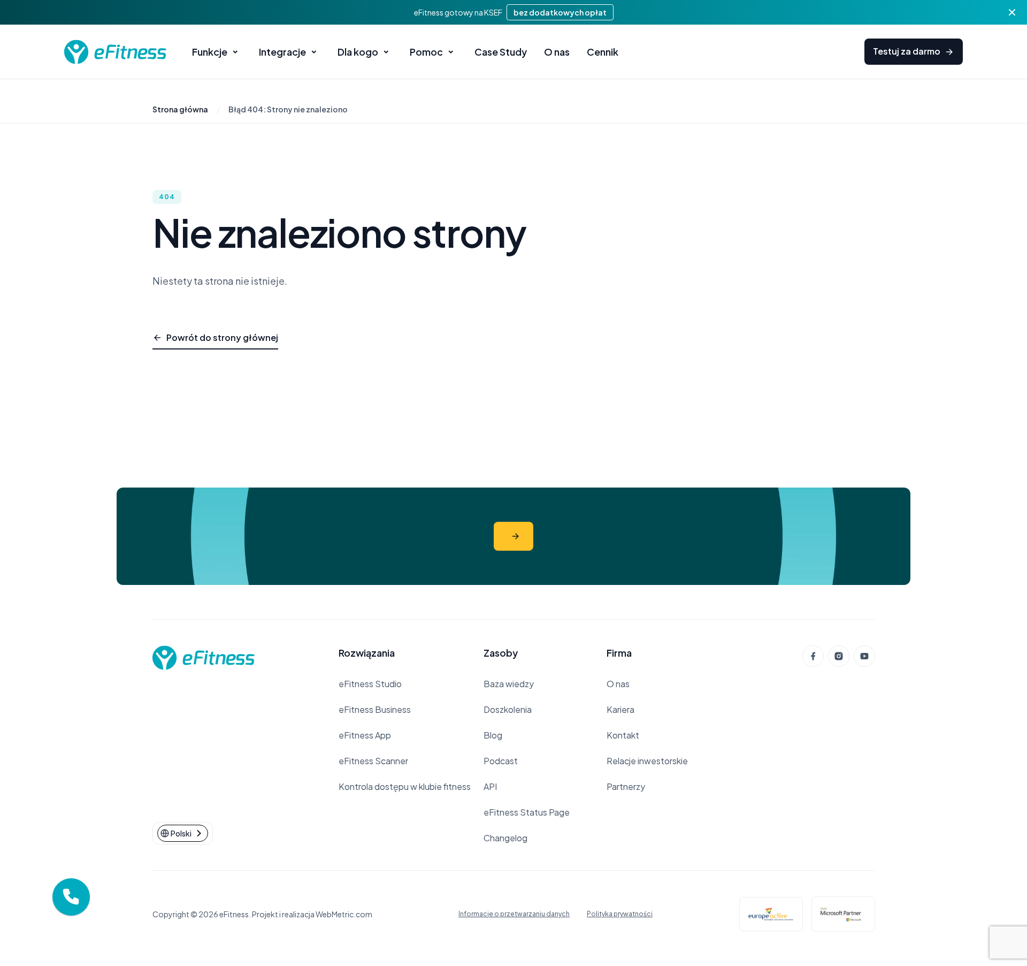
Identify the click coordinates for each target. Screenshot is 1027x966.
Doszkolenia (508, 709)
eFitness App (365, 735)
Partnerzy (626, 786)
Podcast (501, 760)
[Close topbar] (1012, 12)
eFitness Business (375, 709)
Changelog (505, 837)
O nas (618, 683)
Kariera (620, 709)
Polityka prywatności (620, 914)
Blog (493, 735)
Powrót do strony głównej (222, 337)
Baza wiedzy (509, 683)
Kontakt (623, 735)
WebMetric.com (344, 914)
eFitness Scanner (373, 760)
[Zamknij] (89, 879)
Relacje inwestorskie (647, 760)
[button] (71, 897)
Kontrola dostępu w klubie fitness (405, 786)
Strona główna (180, 109)
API (490, 786)
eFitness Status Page (527, 812)
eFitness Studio (370, 683)
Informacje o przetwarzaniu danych (514, 914)
